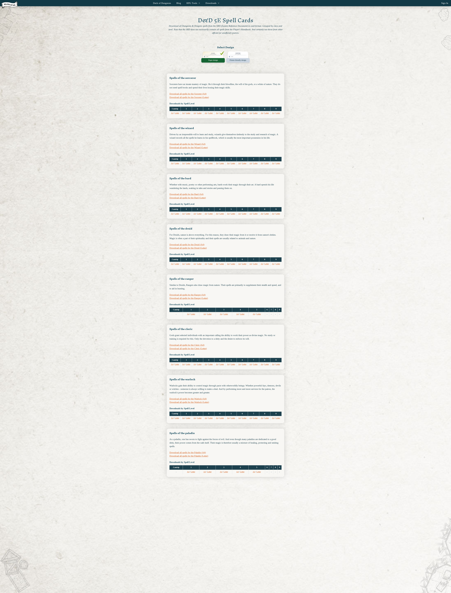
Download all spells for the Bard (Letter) (187, 198)
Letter (177, 113)
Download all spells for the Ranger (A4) (187, 295)
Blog (178, 3)
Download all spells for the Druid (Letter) (188, 248)
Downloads (211, 3)
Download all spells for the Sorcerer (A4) (187, 94)
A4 (172, 113)
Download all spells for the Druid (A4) (186, 244)
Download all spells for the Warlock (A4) (188, 399)
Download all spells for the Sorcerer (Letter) (189, 97)
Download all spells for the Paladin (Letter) (188, 456)
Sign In (444, 3)
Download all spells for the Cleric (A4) (186, 345)
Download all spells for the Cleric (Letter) (188, 348)
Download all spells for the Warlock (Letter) (189, 402)
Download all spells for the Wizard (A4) (187, 144)
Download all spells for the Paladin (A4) (187, 452)
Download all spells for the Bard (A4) (186, 194)
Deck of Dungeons (162, 3)
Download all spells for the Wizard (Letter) (188, 147)
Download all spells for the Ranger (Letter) (188, 298)
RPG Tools (192, 3)
